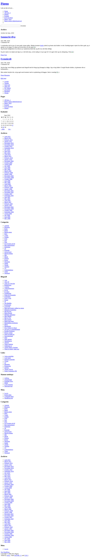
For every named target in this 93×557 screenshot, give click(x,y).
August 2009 (8, 164)
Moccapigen (7, 319)
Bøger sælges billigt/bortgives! (13, 21)
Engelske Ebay (8, 381)
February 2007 (8, 204)
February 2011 (8, 140)
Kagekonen (7, 305)
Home (6, 11)
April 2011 (7, 136)
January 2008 (8, 189)
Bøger (6, 230)
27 (12, 125)
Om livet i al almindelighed (12, 329)
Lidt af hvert (7, 252)
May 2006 (7, 218)
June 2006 (7, 217)
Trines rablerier (8, 344)
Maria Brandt (8, 313)
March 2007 (7, 202)
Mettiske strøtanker (9, 314)
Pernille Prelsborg (9, 331)
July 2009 (7, 166)
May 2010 (7, 153)
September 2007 (9, 195)
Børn (5, 234)
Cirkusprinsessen (9, 288)
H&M (6, 383)
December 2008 (9, 176)
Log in (6, 393)
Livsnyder (7, 306)
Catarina (6, 287)
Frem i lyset (7, 298)
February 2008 (8, 187)
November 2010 (9, 145)
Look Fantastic (8, 384)
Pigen (2, 55)
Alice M (6, 282)
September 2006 (9, 212)
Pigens (5, 3)
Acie (5, 280)
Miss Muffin (7, 316)
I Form (6, 361)
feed (3, 78)
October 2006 (8, 210)
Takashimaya (8, 341)
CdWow (6, 378)
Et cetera (6, 292)
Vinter (6, 271)
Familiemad (7, 293)
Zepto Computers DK (10, 371)
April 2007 (7, 200)
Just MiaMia (7, 303)
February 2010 (8, 158)
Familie (6, 237)
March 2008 (7, 186)
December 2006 (9, 207)
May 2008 (7, 182)
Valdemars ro (8, 346)
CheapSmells (8, 379)
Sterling (6, 368)
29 (3, 127)
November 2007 (9, 192)
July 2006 (7, 215)
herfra (42, 45)
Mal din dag (7, 311)
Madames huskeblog (10, 310)
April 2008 (7, 184)
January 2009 (8, 174)
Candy (6, 235)
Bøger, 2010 (7, 19)
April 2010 (7, 154)
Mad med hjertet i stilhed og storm (14, 308)
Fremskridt (6, 59)
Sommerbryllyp (8, 37)
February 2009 (8, 172)
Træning (6, 266)
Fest (5, 55)
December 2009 (9, 161)
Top (2, 552)
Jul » (9, 129)
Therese (6, 342)
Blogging (7, 75)
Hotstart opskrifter (9, 359)
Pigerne (6, 258)
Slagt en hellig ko (9, 334)
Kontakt (6, 16)
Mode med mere (9, 321)
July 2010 (7, 149)
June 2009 (7, 168)
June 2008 (7, 181)
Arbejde (6, 225)
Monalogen (7, 326)
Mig (5, 255)
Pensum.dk (7, 366)
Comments (9, 396)
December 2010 (9, 143)
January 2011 (8, 141)
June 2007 (7, 197)
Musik (6, 257)
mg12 (8, 555)
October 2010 (8, 146)
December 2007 (9, 190)
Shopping (7, 262)
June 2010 (7, 151)
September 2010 (9, 148)
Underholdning (8, 270)
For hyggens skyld (9, 244)
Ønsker (6, 14)
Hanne (6, 300)
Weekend (7, 273)
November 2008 (9, 177)
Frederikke (7, 296)
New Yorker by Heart (10, 328)
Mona (6, 324)
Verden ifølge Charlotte (11, 347)
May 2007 (7, 199)
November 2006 (9, 209)
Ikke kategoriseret (9, 245)
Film (5, 242)
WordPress (6, 552)
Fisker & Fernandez (10, 295)
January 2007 (8, 205)
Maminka (7, 364)
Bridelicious (7, 285)
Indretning (7, 247)
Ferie (5, 239)
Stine (5, 337)
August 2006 (8, 213)
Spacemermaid (8, 336)
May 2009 (7, 169)
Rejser (6, 260)
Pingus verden (8, 333)
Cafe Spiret (7, 358)
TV (5, 268)
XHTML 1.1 (18, 555)
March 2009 (7, 171)
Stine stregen (8, 339)
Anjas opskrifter (9, 356)
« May (3, 129)
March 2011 (7, 138)
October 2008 (8, 179)
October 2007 (8, 194)
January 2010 (8, 159)
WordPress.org (8, 398)
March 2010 (7, 156)
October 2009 (8, 163)
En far (6, 290)
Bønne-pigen (8, 232)
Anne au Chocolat (9, 283)
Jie (5, 301)
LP (5, 363)
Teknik (6, 265)
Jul (5, 248)
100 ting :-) (7, 13)
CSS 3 (26, 555)
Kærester (7, 250)
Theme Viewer (8, 369)
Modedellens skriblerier (11, 323)
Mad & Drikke (8, 253)
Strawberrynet (8, 386)
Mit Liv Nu (7, 318)
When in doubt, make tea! (11, 349)
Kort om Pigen (8, 17)
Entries (7, 395)
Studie (6, 263)
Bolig (6, 229)
